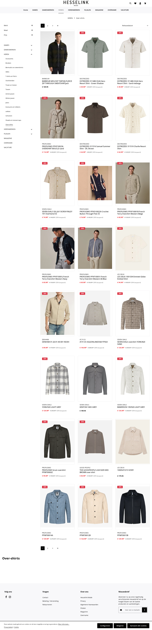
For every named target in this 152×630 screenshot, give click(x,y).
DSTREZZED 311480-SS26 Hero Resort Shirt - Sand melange (130, 82)
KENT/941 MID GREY (88, 407)
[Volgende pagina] (53, 26)
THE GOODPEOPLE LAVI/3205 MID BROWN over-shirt (94, 471)
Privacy (83, 601)
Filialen (83, 608)
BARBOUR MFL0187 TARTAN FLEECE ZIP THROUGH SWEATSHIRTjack (57, 82)
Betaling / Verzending (51, 601)
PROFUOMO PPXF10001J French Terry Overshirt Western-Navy (55, 278)
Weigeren (120, 626)
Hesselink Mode (86, 597)
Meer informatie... (63, 624)
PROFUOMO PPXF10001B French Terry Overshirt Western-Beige (131, 212)
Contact (45, 597)
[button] (31, 45)
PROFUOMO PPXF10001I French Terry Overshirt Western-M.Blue (93, 278)
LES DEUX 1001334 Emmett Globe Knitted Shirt (131, 278)
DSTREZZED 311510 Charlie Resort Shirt (131, 147)
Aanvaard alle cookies (138, 626)
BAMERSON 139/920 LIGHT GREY (131, 407)
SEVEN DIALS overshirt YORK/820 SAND (131, 343)
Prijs (5, 35)
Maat (6, 30)
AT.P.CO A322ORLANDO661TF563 (94, 342)
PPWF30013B (122, 535)
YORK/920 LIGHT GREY (51, 407)
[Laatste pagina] (58, 26)
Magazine (84, 612)
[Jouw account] (140, 3)
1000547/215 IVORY (125, 470)
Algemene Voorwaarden (89, 605)
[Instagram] (10, 598)
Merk (6, 25)
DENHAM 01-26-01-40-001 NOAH (55, 342)
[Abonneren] (144, 609)
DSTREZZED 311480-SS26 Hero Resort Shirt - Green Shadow (92, 82)
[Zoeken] (130, 3)
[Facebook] (6, 598)
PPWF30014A (47, 535)
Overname (84, 615)
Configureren (105, 626)
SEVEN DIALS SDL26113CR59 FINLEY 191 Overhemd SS (57, 212)
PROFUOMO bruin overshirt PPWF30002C (54, 471)
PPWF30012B (85, 535)
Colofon (16, 627)
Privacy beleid (8, 627)
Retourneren (47, 605)
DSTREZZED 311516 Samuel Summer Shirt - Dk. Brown (95, 147)
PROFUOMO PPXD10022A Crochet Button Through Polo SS (94, 212)
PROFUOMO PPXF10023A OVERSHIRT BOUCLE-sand (53, 147)
